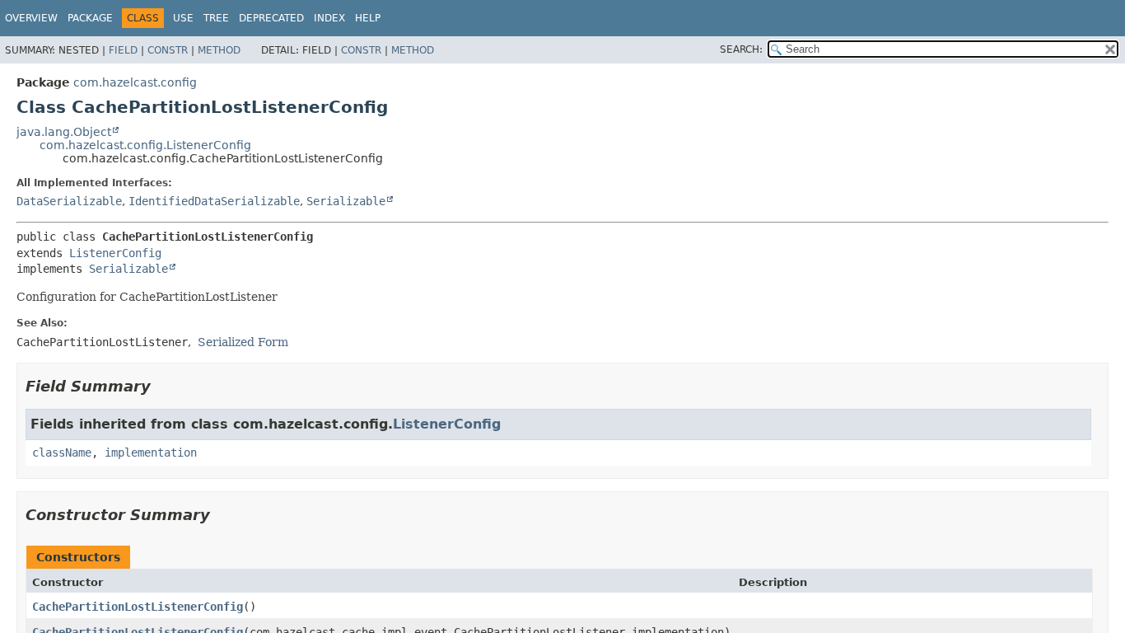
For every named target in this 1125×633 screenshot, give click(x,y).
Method (219, 50)
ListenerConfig (115, 253)
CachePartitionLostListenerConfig (137, 606)
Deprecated (271, 18)
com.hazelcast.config (135, 82)
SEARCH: (741, 49)
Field (123, 50)
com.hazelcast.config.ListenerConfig (145, 145)
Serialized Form (243, 342)
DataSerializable (69, 201)
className (61, 452)
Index (329, 18)
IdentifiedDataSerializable (214, 201)
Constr (167, 50)
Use (183, 18)
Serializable (345, 201)
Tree (216, 18)
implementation (151, 452)
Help (367, 18)
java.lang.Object (63, 131)
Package (90, 18)
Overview (31, 18)
